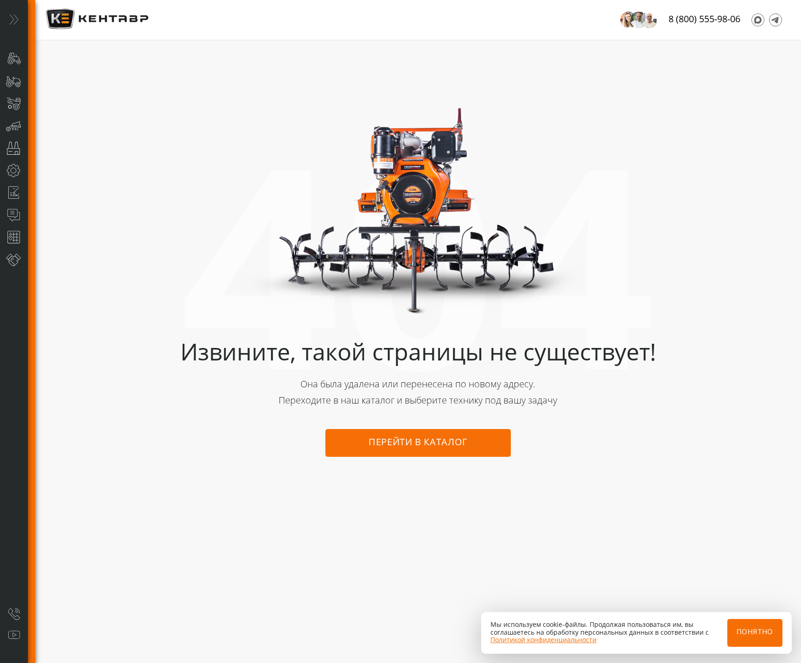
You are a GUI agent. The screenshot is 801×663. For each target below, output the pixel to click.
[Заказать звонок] (14, 614)
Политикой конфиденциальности (543, 640)
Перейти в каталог (418, 443)
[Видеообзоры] (14, 635)
